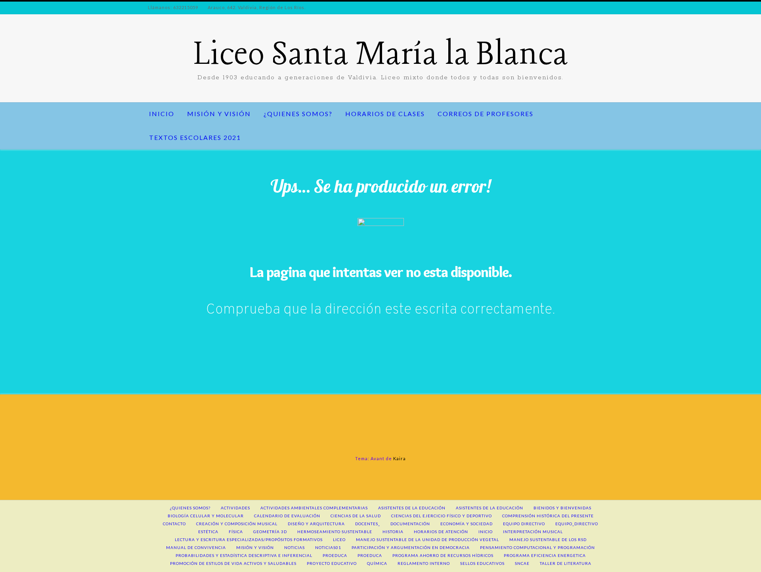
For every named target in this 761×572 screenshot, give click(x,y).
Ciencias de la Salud (356, 515)
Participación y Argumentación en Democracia (411, 547)
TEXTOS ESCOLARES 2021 (195, 137)
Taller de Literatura (565, 563)
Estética (208, 531)
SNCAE (522, 563)
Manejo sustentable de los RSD (548, 539)
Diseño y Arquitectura (316, 523)
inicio (485, 531)
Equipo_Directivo (576, 523)
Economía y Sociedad (466, 523)
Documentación (410, 523)
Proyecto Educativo (332, 563)
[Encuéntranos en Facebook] (147, 58)
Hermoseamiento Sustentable (334, 531)
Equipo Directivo (524, 523)
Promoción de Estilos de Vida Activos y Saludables (233, 563)
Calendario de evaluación (287, 515)
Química (377, 563)
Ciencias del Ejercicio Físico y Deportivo (441, 515)
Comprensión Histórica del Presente (548, 515)
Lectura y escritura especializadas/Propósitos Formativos (249, 539)
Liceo (339, 539)
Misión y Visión (219, 113)
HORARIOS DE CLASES (385, 113)
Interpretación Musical (533, 531)
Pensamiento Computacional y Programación (537, 547)
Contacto (174, 523)
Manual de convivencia (196, 547)
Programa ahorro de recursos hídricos (442, 555)
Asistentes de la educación (412, 507)
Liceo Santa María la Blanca (380, 55)
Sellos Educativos (482, 563)
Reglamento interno (424, 563)
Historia (392, 531)
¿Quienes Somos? (298, 113)
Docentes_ (367, 523)
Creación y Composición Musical (236, 523)
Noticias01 (328, 547)
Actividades (235, 507)
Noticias (294, 547)
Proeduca (335, 555)
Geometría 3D (270, 531)
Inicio (161, 113)
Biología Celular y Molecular (206, 515)
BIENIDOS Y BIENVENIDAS (562, 507)
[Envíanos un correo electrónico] (161, 58)
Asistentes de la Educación (489, 507)
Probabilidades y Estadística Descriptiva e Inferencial (244, 555)
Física (236, 531)
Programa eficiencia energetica (545, 555)
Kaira (399, 458)
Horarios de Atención (441, 531)
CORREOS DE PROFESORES (485, 113)
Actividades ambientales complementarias (314, 507)
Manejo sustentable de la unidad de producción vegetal (427, 539)
